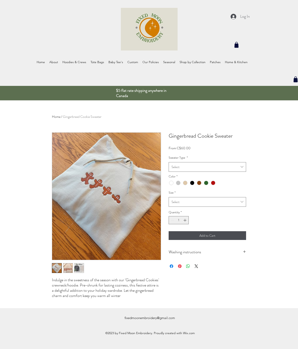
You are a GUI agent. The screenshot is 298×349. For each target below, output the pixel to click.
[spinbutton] (179, 220)
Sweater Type (178, 157)
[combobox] (207, 167)
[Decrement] (172, 220)
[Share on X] (196, 266)
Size (172, 192)
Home (56, 116)
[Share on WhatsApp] (188, 266)
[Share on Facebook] (171, 266)
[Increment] (185, 220)
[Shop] (236, 45)
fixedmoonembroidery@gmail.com (150, 318)
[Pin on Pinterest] (179, 266)
